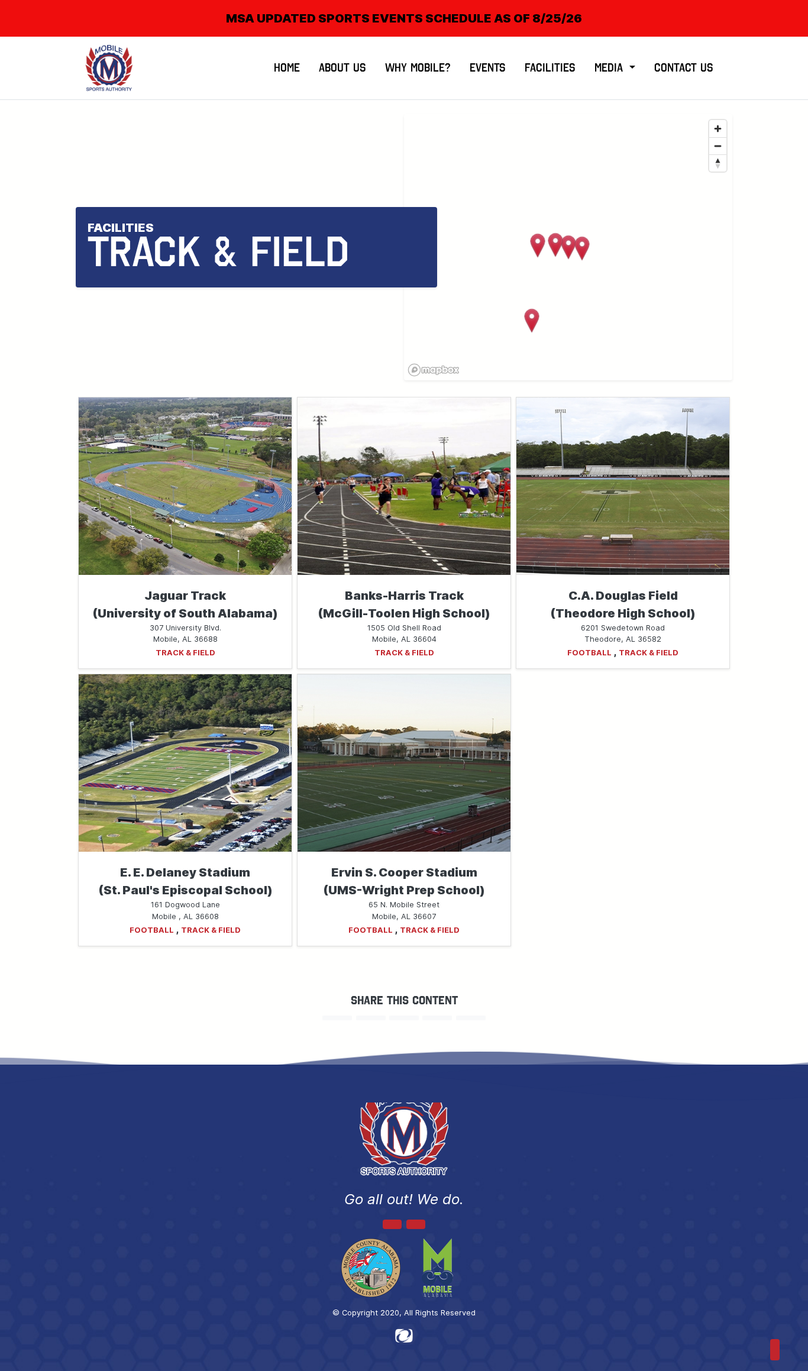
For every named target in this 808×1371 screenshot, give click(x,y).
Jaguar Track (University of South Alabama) (185, 604)
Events (488, 68)
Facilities (550, 68)
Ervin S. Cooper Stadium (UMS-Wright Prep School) (404, 881)
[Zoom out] (717, 145)
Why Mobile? (418, 68)
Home (287, 68)
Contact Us (683, 68)
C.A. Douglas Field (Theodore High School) (623, 604)
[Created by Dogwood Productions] (404, 1335)
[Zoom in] (717, 128)
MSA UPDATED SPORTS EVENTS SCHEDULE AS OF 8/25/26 (404, 18)
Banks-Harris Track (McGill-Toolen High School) (404, 604)
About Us (342, 68)
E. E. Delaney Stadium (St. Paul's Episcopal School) (185, 881)
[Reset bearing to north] (717, 163)
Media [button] (610, 68)
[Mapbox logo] (434, 370)
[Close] (779, 8)
